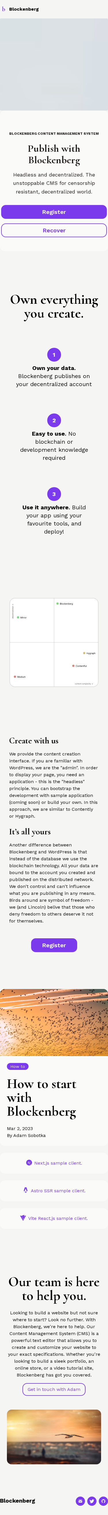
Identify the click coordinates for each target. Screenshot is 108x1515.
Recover (54, 230)
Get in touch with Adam (54, 1389)
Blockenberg (17, 1500)
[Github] (103, 1501)
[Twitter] (91, 1501)
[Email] (80, 1501)
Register (54, 211)
